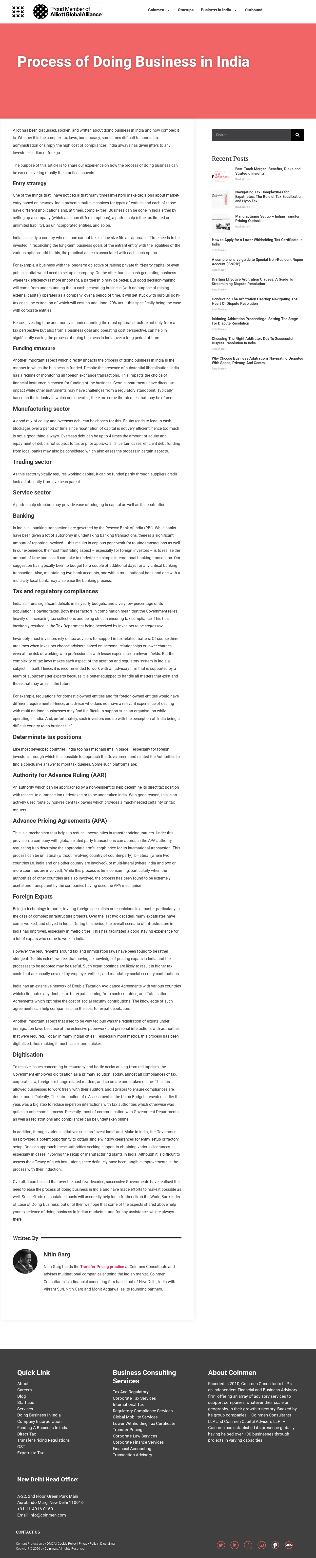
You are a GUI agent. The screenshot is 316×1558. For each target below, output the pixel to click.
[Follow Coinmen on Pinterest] (277, 1545)
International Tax (128, 1404)
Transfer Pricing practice (102, 1266)
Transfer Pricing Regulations (43, 1440)
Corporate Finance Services (138, 1442)
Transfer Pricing (127, 1429)
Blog (21, 1396)
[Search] (297, 135)
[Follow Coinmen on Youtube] (263, 1545)
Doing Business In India (39, 1415)
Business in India (216, 10)
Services (25, 1408)
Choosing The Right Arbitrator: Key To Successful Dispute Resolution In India (252, 340)
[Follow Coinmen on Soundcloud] (290, 1545)
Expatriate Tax (30, 1452)
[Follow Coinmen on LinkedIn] (236, 1545)
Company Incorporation (39, 1421)
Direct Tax (26, 1434)
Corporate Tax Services (134, 1398)
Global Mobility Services (135, 1416)
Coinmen (156, 10)
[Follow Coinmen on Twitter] (223, 1545)
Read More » (242, 179)
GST (21, 1446)
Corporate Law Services (135, 1436)
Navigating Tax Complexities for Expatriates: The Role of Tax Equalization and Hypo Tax (268, 196)
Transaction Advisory (132, 1454)
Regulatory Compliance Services (143, 1410)
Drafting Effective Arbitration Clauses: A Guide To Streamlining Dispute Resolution (252, 281)
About (23, 1383)
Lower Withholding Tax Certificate (144, 1423)
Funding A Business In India (42, 1427)
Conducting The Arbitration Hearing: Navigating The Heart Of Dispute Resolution (254, 301)
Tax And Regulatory (131, 1391)
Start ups (25, 1402)
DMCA (51, 1543)
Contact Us (28, 1532)
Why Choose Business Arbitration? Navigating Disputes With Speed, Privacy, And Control (257, 360)
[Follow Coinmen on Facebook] (250, 1545)
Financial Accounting (132, 1448)
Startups (186, 10)
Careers (24, 1389)
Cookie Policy (67, 1543)
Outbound (253, 10)
